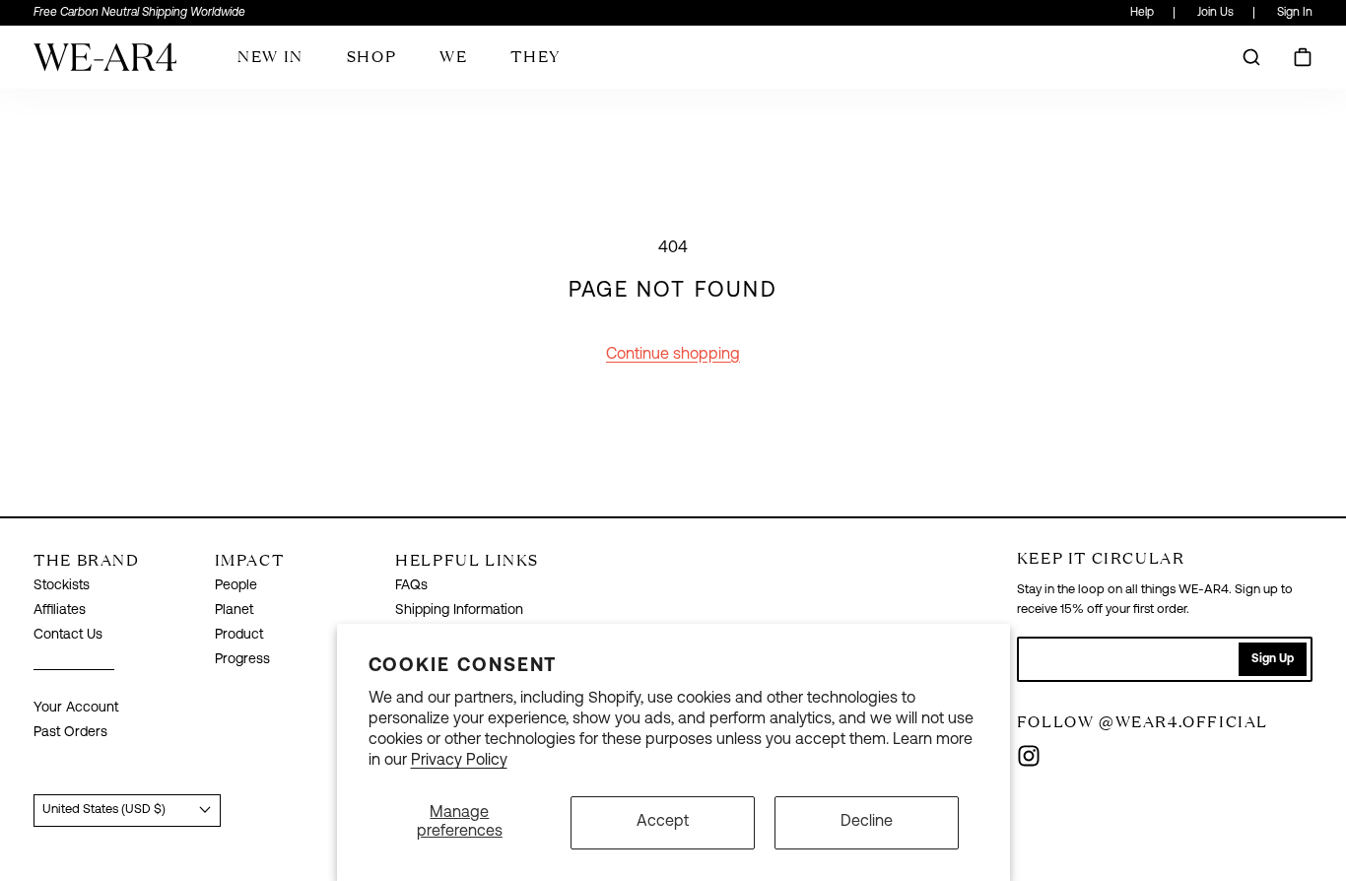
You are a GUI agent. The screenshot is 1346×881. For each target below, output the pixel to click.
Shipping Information (459, 610)
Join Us (1215, 13)
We (453, 56)
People (236, 585)
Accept (663, 822)
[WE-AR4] (105, 64)
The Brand (86, 560)
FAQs (411, 585)
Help (1142, 13)
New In (270, 56)
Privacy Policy (459, 761)
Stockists (62, 585)
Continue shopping (673, 355)
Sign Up (1272, 659)
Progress (242, 659)
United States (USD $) (104, 809)
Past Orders (70, 732)
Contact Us (68, 635)
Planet (234, 610)
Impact (250, 560)
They (535, 56)
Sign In (1294, 13)
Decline (867, 822)
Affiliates (60, 610)
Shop (371, 56)
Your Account (76, 708)
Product (239, 635)
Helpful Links (467, 560)
